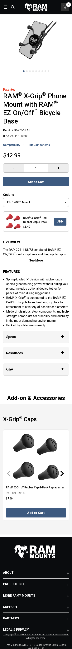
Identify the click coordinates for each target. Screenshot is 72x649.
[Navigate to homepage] (36, 7)
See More (36, 260)
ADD (60, 221)
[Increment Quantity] (13, 168)
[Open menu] (5, 7)
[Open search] (12, 7)
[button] (24, 71)
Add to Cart (36, 182)
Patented (9, 89)
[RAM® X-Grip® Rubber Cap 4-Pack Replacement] (36, 457)
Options (8, 195)
